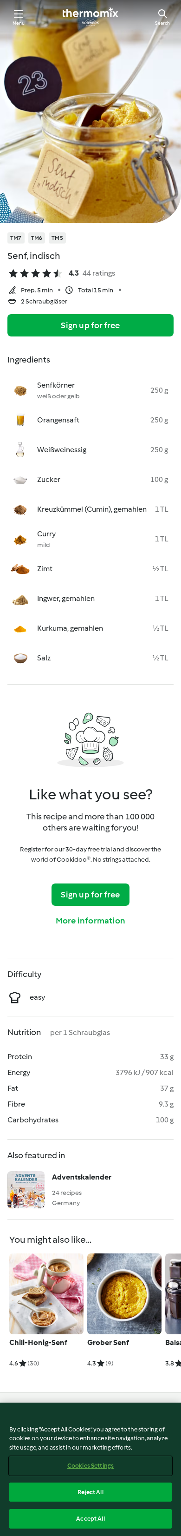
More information (90, 921)
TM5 (57, 238)
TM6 (37, 238)
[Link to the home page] (90, 16)
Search (162, 23)
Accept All (90, 1518)
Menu (19, 23)
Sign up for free (90, 325)
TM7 (16, 238)
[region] (90, 1469)
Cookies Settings (90, 1465)
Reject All (90, 1492)
